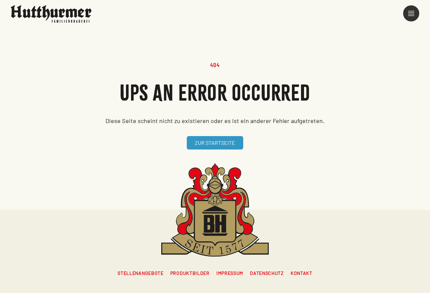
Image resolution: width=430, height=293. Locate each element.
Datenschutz (267, 273)
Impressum (229, 273)
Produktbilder (190, 273)
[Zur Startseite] (51, 14)
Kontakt (301, 273)
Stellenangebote (141, 273)
